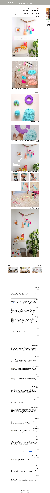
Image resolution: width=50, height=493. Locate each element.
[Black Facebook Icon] (23, 489)
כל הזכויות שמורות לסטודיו (28, 492)
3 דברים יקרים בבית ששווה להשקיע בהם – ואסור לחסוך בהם (25, 274)
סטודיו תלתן (20, 492)
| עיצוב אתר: (22, 492)
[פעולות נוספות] (11, 8)
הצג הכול (9, 265)
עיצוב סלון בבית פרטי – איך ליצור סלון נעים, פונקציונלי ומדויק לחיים (14, 274)
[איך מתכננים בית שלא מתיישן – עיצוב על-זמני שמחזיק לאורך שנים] (37, 270)
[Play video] (25, 132)
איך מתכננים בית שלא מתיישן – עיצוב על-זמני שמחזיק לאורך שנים (37, 274)
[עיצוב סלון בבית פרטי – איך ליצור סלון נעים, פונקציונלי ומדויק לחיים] (13, 270)
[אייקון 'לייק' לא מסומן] (36, 297)
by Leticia (24, 492)
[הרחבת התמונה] (34, 177)
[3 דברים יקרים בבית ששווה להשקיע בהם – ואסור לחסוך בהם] (25, 270)
